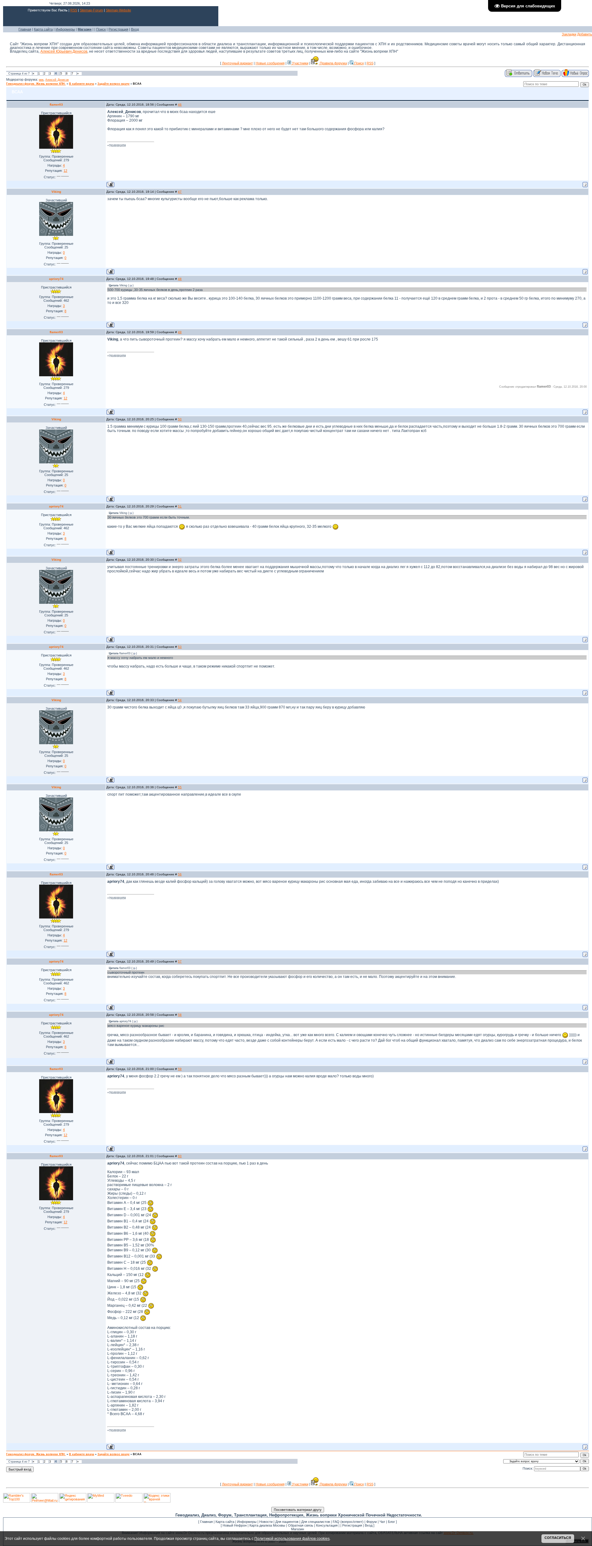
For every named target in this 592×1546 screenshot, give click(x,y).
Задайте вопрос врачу (113, 83)
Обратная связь (300, 1525)
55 (180, 787)
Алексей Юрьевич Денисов (63, 51)
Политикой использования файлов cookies (292, 1538)
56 (180, 874)
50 (180, 419)
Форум (371, 1522)
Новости (266, 1522)
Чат (382, 1522)
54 (180, 700)
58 (180, 1014)
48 (180, 279)
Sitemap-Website (118, 10)
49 (180, 332)
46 (180, 104)
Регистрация (118, 29)
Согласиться (558, 1538)
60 (180, 1156)
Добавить (584, 34)
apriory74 (56, 279)
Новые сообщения (270, 63)
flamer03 (56, 104)
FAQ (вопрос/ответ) (348, 1522)
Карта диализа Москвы (267, 1525)
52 (180, 559)
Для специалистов (315, 1522)
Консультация (327, 1525)
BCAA (137, 83)
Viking (56, 191)
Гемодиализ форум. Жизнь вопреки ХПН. (36, 83)
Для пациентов (286, 1522)
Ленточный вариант (237, 63)
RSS (73, 10)
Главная (24, 29)
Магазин (297, 1529)
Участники (299, 63)
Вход (135, 29)
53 (180, 646)
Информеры (65, 29)
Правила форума (333, 63)
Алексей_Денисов (57, 79)
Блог (391, 1522)
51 (180, 506)
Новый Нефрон (235, 1525)
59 (180, 1069)
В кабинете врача (81, 83)
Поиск (101, 29)
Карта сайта (43, 29)
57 (180, 961)
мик (41, 79)
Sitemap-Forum (91, 10)
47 (180, 191)
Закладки (569, 34)
